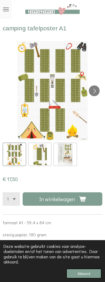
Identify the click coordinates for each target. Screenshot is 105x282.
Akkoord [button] (84, 273)
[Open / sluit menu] (6, 9)
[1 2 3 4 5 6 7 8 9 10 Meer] (11, 199)
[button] (14, 154)
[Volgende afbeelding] (94, 90)
